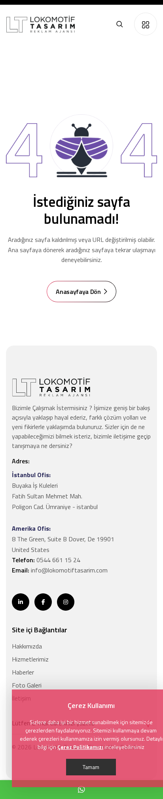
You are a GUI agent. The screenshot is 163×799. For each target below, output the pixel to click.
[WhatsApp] (81, 789)
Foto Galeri (27, 685)
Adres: (21, 461)
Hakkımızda (27, 646)
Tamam (91, 767)
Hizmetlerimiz (30, 659)
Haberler (23, 672)
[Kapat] (145, 24)
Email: (60, 570)
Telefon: (46, 560)
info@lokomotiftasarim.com (69, 570)
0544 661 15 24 (58, 560)
